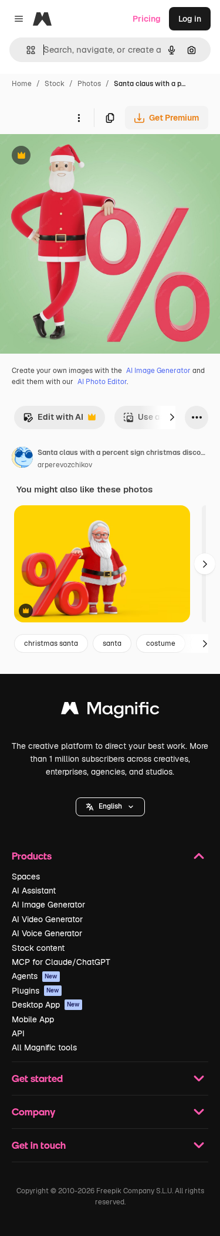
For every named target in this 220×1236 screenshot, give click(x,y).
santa (112, 643)
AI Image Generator (158, 370)
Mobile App (33, 1019)
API (18, 1033)
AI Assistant (34, 890)
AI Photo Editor (102, 381)
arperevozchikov (65, 465)
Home (22, 83)
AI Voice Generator (47, 933)
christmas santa (51, 643)
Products (32, 856)
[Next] (171, 417)
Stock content (38, 948)
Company (33, 1111)
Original (75, 156)
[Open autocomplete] (26, 50)
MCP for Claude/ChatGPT (61, 962)
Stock (55, 83)
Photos (89, 83)
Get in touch (39, 1145)
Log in (189, 18)
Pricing (147, 18)
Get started (37, 1078)
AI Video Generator (47, 919)
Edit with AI (53, 420)
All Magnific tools (44, 1047)
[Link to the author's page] (22, 459)
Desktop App (46, 1004)
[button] (110, 806)
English (110, 806)
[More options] (78, 117)
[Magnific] (110, 711)
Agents (34, 976)
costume (160, 643)
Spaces (26, 876)
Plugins (35, 990)
